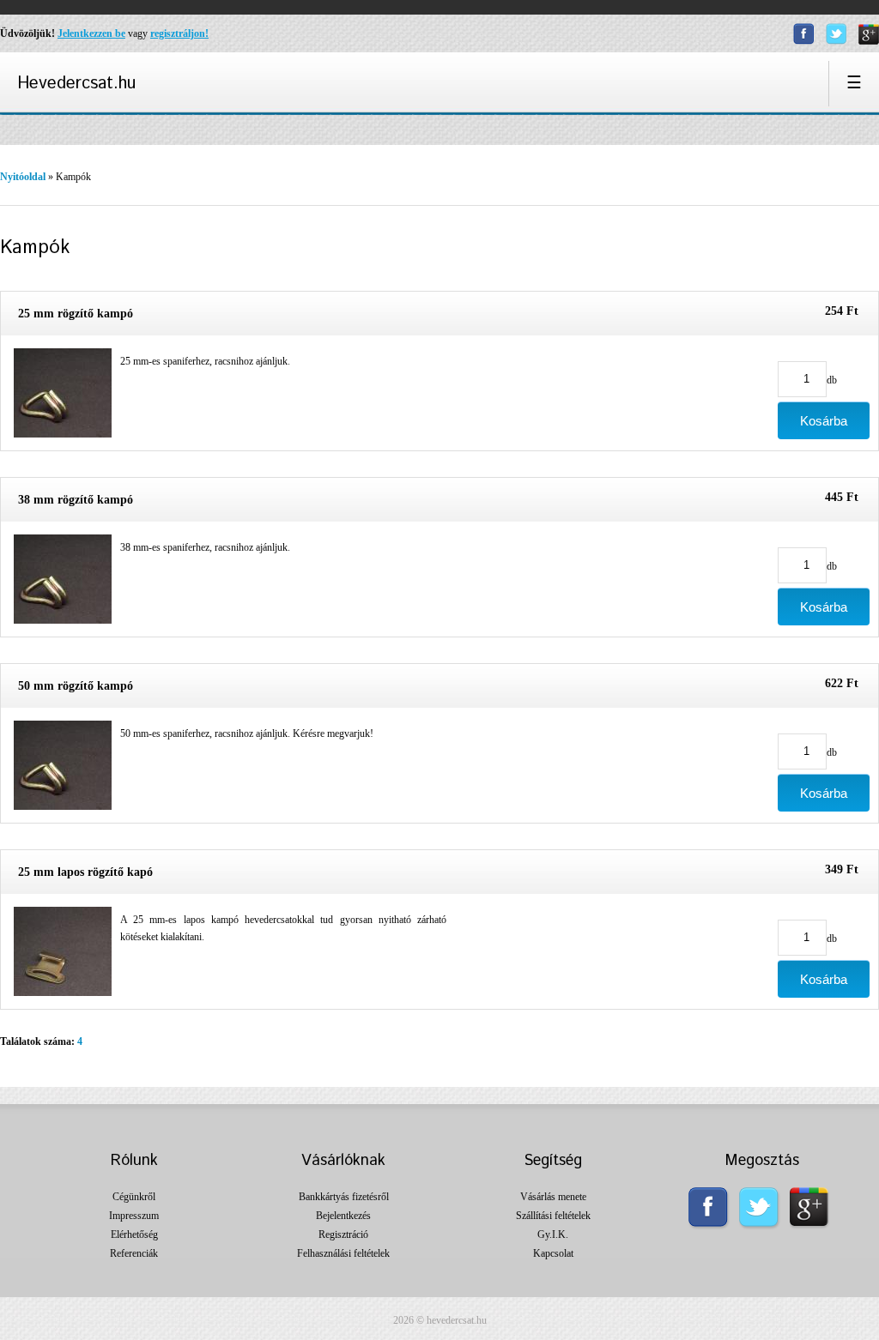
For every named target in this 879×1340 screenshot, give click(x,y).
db (832, 379)
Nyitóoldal (22, 177)
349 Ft (841, 869)
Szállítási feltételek (553, 1216)
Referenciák (134, 1253)
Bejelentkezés (343, 1216)
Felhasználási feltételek (343, 1253)
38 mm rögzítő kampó (75, 499)
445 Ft (841, 497)
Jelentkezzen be (91, 33)
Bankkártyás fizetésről (344, 1197)
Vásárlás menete (553, 1197)
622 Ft (841, 683)
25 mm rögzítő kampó (75, 313)
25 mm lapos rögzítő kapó (85, 872)
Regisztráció (343, 1234)
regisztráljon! (179, 33)
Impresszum (134, 1216)
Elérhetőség (134, 1234)
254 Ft (841, 311)
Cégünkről (133, 1197)
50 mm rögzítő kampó (75, 685)
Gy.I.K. (552, 1234)
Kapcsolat (553, 1253)
